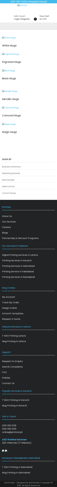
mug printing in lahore (14, 341)
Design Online (9, 308)
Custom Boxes (9, 193)
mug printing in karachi (14, 405)
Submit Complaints (12, 366)
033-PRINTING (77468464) (16, 442)
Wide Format (8, 186)
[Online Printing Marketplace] (22, 5)
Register (25, 19)
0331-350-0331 (18, 1)
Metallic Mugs (10, 99)
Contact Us (8, 383)
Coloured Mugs (11, 115)
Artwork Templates (12, 313)
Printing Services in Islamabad (18, 266)
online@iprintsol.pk (36, 1)
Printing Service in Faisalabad (18, 271)
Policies (6, 377)
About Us (7, 216)
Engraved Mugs (11, 62)
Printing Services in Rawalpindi (18, 277)
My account (8, 297)
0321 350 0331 (9, 428)
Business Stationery (11, 166)
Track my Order (10, 302)
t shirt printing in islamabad (17, 467)
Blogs (5, 232)
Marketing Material (11, 173)
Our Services (9, 221)
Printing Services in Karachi (16, 260)
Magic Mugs (9, 132)
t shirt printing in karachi (15, 400)
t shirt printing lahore (14, 335)
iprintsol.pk (34, 482)
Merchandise (8, 180)
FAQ (4, 372)
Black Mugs (9, 78)
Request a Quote (11, 319)
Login (17, 19)
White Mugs (9, 45)
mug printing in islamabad (16, 472)
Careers (6, 227)
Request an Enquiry (12, 361)
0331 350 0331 (9, 425)
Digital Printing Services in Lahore (20, 255)
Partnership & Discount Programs (20, 238)
